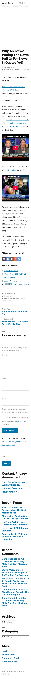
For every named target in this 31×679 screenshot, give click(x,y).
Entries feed (8, 654)
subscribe (18, 421)
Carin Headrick (9, 559)
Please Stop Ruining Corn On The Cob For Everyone (15, 517)
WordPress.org (9, 661)
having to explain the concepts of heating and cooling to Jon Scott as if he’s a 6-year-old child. (15, 123)
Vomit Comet (8, 3)
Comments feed (10, 658)
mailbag (6, 298)
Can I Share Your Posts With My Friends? (13, 483)
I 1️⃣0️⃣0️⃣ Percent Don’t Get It (16, 284)
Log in (5, 651)
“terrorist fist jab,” (10, 170)
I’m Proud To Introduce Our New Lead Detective (14, 523)
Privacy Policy (9, 491)
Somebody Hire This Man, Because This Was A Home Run (15, 536)
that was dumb (14, 298)
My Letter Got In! (11, 271)
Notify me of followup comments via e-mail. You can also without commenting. (15, 421)
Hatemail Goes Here (12, 488)
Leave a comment (23, 70)
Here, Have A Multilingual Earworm (15, 529)
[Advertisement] (15, 25)
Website (4, 399)
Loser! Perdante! (10, 281)
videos (9, 301)
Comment (5, 355)
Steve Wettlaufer (9, 67)
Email (3, 389)
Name (4, 379)
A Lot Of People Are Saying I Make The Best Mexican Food (14, 510)
